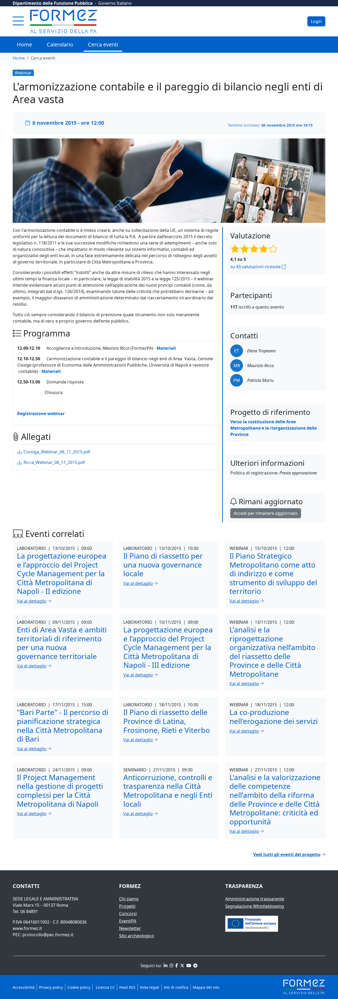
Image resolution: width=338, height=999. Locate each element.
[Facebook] (176, 965)
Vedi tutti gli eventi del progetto (287, 854)
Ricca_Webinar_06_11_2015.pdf (53, 462)
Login (316, 21)
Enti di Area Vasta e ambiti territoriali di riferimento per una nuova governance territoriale (62, 643)
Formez (130, 886)
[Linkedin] (165, 965)
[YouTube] (188, 965)
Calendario (60, 44)
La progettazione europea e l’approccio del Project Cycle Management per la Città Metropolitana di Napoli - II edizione (61, 573)
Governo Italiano (115, 3)
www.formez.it (27, 928)
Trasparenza (244, 886)
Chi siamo (129, 899)
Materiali (166, 348)
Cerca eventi (103, 44)
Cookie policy (78, 987)
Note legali (149, 987)
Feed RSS (127, 987)
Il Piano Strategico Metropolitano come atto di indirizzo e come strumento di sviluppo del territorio (273, 573)
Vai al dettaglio (31, 601)
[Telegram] (195, 965)
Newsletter (130, 928)
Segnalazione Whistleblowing (254, 906)
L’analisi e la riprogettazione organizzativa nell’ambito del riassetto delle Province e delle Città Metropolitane (272, 652)
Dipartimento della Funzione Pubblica (53, 3)
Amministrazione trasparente (254, 899)
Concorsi (128, 913)
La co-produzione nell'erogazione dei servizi (273, 716)
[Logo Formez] (63, 21)
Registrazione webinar (41, 413)
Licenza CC (105, 987)
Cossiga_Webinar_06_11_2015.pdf (56, 452)
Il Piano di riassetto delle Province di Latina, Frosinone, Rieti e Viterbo (166, 721)
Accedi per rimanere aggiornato (266, 513)
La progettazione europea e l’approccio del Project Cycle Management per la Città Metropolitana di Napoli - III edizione (168, 647)
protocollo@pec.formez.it (47, 935)
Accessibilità (24, 987)
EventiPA (127, 921)
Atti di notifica (176, 987)
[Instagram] (170, 965)
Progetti (127, 906)
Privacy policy (51, 987)
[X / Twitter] (181, 965)
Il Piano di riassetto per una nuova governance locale (163, 564)
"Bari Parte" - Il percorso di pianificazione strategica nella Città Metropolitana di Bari (62, 725)
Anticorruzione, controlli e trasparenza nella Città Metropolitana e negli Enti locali (167, 790)
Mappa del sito (206, 987)
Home (24, 44)
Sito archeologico (136, 936)
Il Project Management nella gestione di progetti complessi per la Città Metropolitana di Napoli (60, 790)
